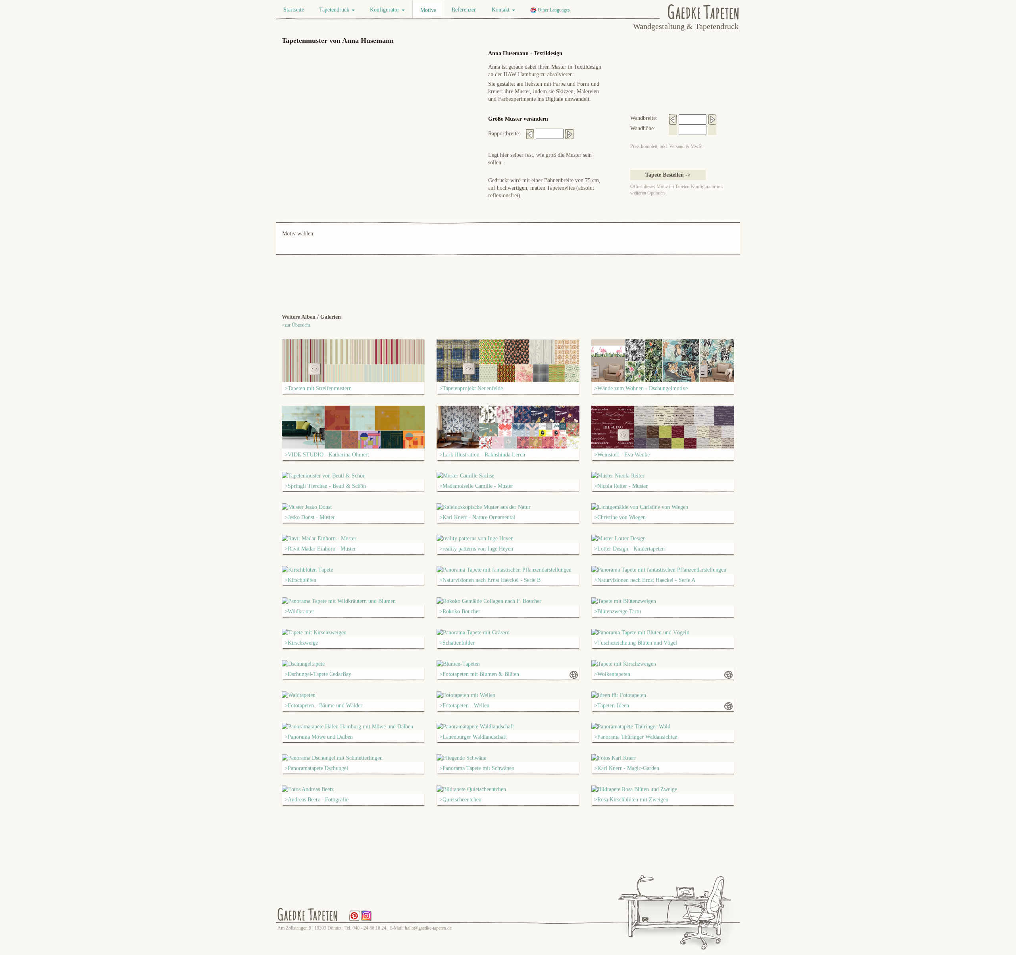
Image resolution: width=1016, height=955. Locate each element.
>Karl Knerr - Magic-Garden (626, 768)
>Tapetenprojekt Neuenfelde (471, 388)
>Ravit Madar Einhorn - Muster (320, 549)
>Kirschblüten (300, 580)
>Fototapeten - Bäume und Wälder (323, 706)
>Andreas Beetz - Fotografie (316, 800)
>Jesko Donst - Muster (310, 517)
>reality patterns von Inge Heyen (476, 549)
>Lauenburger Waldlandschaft (473, 737)
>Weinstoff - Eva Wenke (622, 455)
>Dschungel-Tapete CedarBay (318, 674)
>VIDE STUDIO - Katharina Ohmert (327, 455)
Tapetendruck (335, 10)
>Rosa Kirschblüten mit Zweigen (631, 800)
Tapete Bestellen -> (668, 175)
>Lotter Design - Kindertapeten (629, 549)
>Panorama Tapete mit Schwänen (476, 768)
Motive (428, 10)
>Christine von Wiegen (620, 517)
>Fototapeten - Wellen (464, 706)
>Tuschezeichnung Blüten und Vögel (635, 643)
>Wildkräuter (299, 611)
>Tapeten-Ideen (611, 706)
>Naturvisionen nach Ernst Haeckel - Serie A (644, 580)
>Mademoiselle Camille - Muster (476, 486)
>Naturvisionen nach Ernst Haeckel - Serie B (490, 580)
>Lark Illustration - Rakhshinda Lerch (482, 455)
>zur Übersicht (296, 325)
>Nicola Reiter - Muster (621, 486)
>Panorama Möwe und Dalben (319, 737)
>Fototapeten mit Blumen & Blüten (479, 674)
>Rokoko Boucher (459, 611)
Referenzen (464, 10)
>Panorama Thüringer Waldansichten (635, 737)
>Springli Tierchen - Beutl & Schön (325, 486)
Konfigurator (385, 10)
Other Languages (553, 10)
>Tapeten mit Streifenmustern (318, 388)
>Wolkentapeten (612, 674)
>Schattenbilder (457, 643)
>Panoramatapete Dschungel (316, 768)
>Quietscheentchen (460, 800)
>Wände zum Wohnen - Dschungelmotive (641, 388)
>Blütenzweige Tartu (617, 611)
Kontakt (501, 10)
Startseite (293, 10)
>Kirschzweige (301, 643)
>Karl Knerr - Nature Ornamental (477, 517)
